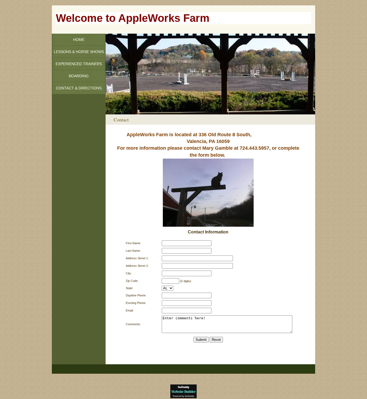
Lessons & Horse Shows (79, 52)
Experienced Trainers (79, 64)
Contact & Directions (79, 88)
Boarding (79, 76)
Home (78, 39)
